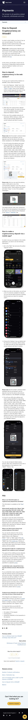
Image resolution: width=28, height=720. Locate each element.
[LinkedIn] (6, 628)
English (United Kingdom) (9, 713)
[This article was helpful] (12, 654)
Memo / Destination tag (8, 675)
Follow (4, 37)
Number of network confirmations (11, 672)
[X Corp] (4, 628)
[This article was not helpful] (16, 654)
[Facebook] (2, 628)
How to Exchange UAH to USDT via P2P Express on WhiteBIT (12, 678)
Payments (4, 22)
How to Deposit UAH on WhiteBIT (11, 682)
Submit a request (20, 661)
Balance (4, 684)
